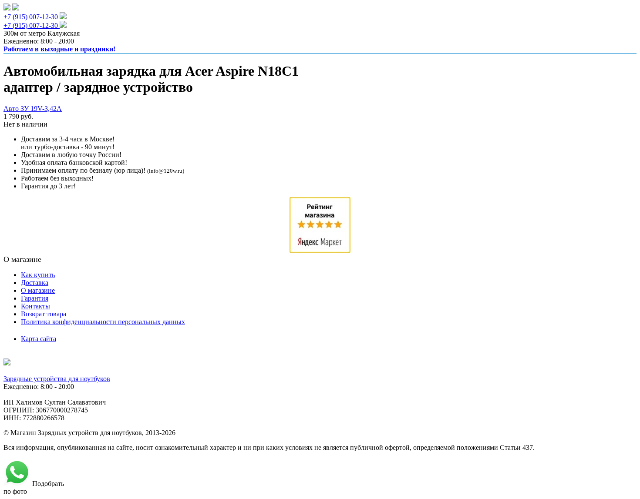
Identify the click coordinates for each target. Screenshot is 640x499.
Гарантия (34, 298)
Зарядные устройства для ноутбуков (56, 378)
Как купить (38, 274)
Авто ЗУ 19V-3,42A (32, 108)
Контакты (35, 306)
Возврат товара (43, 314)
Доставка (34, 282)
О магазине (38, 290)
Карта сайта (38, 338)
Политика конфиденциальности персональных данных (103, 321)
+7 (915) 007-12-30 (30, 16)
